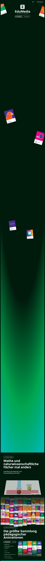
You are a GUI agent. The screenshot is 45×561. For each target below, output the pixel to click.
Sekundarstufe (14, 541)
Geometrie (6, 548)
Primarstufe (7, 541)
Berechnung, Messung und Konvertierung (9, 547)
